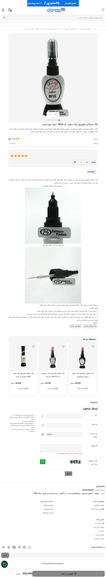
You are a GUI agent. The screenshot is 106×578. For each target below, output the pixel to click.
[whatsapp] (29, 547)
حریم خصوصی (48, 509)
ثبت (5, 555)
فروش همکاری (99, 505)
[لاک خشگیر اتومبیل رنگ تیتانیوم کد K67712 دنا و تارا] (53, 357)
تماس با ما (99, 523)
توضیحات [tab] (90, 172)
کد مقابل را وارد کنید (92, 462)
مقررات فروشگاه (48, 513)
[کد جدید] (42, 461)
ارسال (68, 473)
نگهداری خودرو (85, 29)
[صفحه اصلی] (95, 29)
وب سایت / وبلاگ (93, 435)
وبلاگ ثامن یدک (98, 527)
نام (96, 415)
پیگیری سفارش (48, 505)
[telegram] (19, 547)
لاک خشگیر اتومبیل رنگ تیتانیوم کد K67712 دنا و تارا (53, 375)
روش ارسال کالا (97, 509)
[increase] (74, 162)
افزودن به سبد (67, 573)
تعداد (93, 162)
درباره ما (101, 531)
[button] (93, 370)
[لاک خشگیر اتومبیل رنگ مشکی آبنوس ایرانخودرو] (82, 357)
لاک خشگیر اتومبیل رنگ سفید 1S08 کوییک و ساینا (23, 375)
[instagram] (24, 547)
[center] (4, 17)
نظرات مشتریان (99, 539)
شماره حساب (99, 535)
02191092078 (88, 490)
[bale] (4, 547)
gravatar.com (29, 425)
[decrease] (87, 162)
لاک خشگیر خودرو (71, 29)
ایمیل (93, 424)
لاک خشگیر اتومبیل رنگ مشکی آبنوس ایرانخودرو (82, 375)
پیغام (93, 446)
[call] (14, 547)
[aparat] (9, 547)
